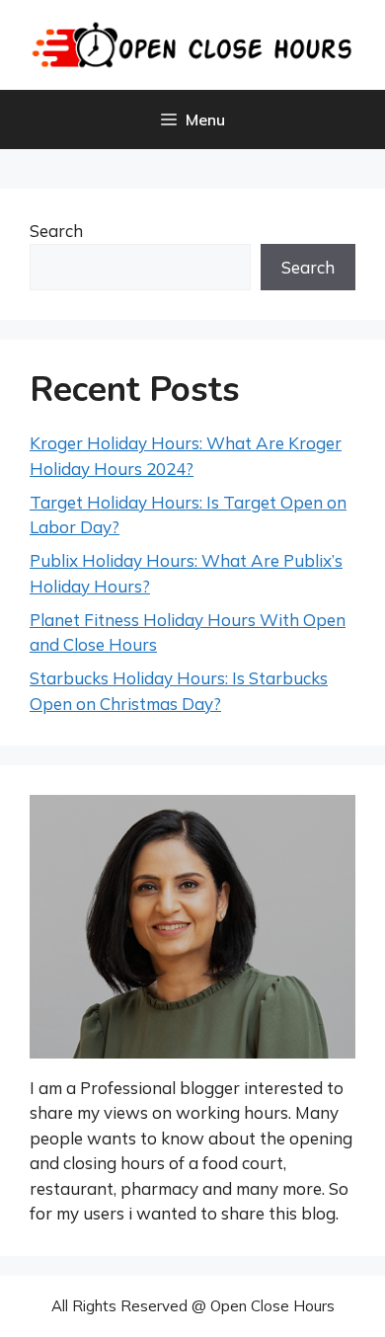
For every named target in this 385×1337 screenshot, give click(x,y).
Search (56, 230)
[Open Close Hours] (192, 43)
